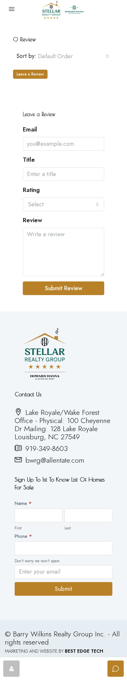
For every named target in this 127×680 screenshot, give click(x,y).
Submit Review (63, 288)
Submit (63, 589)
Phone (23, 536)
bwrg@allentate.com (54, 460)
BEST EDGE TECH (84, 651)
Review (32, 220)
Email (30, 130)
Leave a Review (30, 74)
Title (29, 160)
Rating (31, 190)
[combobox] (73, 56)
